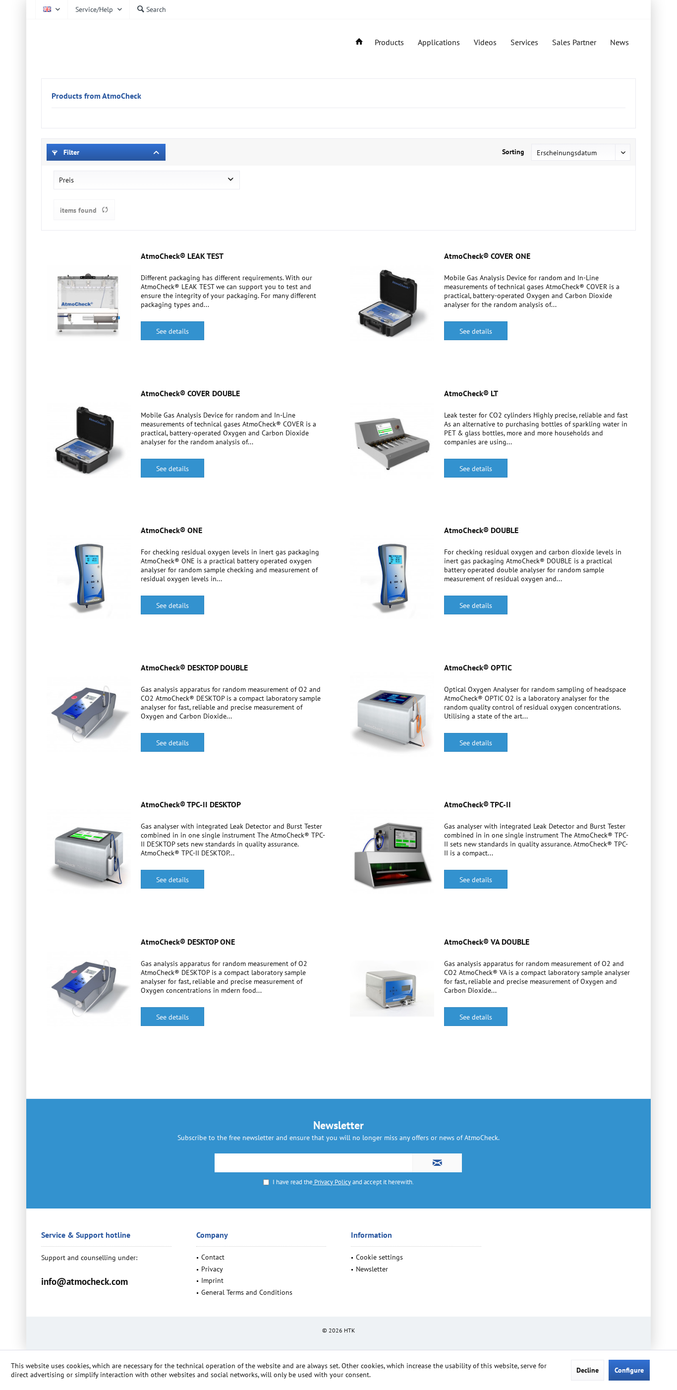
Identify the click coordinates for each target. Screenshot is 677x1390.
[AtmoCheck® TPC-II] (392, 851)
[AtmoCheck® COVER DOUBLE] (89, 440)
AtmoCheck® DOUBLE (481, 530)
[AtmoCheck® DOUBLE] (392, 577)
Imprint (212, 1280)
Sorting (513, 151)
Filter (70, 152)
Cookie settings (379, 1257)
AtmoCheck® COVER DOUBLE (190, 393)
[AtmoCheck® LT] (392, 440)
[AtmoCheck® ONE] (89, 577)
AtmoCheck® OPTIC (478, 667)
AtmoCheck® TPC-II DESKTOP (191, 804)
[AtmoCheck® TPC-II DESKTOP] (89, 851)
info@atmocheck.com (84, 1281)
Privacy (212, 1269)
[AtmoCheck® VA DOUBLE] (392, 989)
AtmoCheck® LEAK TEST (182, 256)
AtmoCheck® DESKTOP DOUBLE (194, 667)
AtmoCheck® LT (471, 393)
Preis (66, 180)
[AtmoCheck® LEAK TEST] (89, 303)
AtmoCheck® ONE (171, 530)
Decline (587, 1370)
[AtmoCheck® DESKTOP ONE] (89, 989)
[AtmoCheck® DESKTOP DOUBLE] (89, 715)
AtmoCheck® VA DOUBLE (486, 942)
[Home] (359, 42)
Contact (213, 1257)
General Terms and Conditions (246, 1292)
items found (78, 210)
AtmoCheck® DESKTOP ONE (188, 942)
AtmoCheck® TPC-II (477, 804)
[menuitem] (98, 9)
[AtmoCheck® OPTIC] (392, 715)
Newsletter (372, 1269)
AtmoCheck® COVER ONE (487, 256)
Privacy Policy (332, 1182)
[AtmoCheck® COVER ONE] (392, 303)
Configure (629, 1370)
